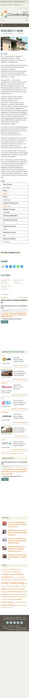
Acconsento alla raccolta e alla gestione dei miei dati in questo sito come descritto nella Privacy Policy (14, 315)
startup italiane (7, 605)
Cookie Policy (22, 619)
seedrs (14, 602)
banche (7, 569)
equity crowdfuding (19, 580)
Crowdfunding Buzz (8, 33)
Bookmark (6, 294)
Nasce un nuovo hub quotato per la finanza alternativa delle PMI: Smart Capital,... (17, 541)
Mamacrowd (6, 206)
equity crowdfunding (12, 583)
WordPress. (24, 629)
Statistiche (16, 5)
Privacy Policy (14, 619)
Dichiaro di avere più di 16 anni (11, 319)
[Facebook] (18, 8)
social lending (20, 602)
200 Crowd (3, 569)
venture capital (23, 605)
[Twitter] (22, 8)
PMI (19, 594)
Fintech (9, 586)
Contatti (10, 1)
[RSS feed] (27, 8)
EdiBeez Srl (18, 617)
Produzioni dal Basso (7, 597)
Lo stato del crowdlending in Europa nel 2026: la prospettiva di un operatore (17, 524)
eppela (11, 579)
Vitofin (5, 193)
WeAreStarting (9, 607)
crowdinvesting (16, 577)
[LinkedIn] (25, 8)
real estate (17, 596)
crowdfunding (15, 571)
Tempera (17, 629)
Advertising (4, 1)
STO (15, 605)
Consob (9, 571)
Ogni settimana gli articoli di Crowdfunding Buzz (14, 307)
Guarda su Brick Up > (21, 436)
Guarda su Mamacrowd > (20, 365)
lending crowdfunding (12, 589)
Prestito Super (22, 297)
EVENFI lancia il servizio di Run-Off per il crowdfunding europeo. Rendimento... (18, 532)
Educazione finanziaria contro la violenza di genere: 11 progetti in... (17, 557)
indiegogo (23, 586)
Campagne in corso (19, 1)
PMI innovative (24, 594)
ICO (20, 586)
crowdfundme (6, 577)
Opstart (22, 592)
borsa (18, 569)
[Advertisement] (14, 499)
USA (19, 605)
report (14, 599)
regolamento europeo (6, 599)
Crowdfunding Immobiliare (12, 574)
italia (3, 588)
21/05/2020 (20, 33)
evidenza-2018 (4, 586)
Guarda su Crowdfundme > (19, 395)
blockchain (13, 569)
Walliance (3, 607)
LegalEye (5, 297)
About (4, 626)
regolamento (23, 596)
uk (17, 605)
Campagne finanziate (6, 5)
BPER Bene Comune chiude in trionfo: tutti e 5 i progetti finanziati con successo (17, 549)
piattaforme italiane (12, 594)
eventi (26, 583)
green (17, 586)
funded (14, 586)
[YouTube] (20, 8)
